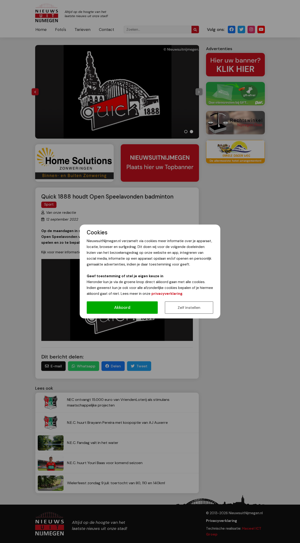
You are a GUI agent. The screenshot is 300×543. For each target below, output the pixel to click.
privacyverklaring (166, 293)
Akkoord (122, 307)
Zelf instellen (189, 307)
